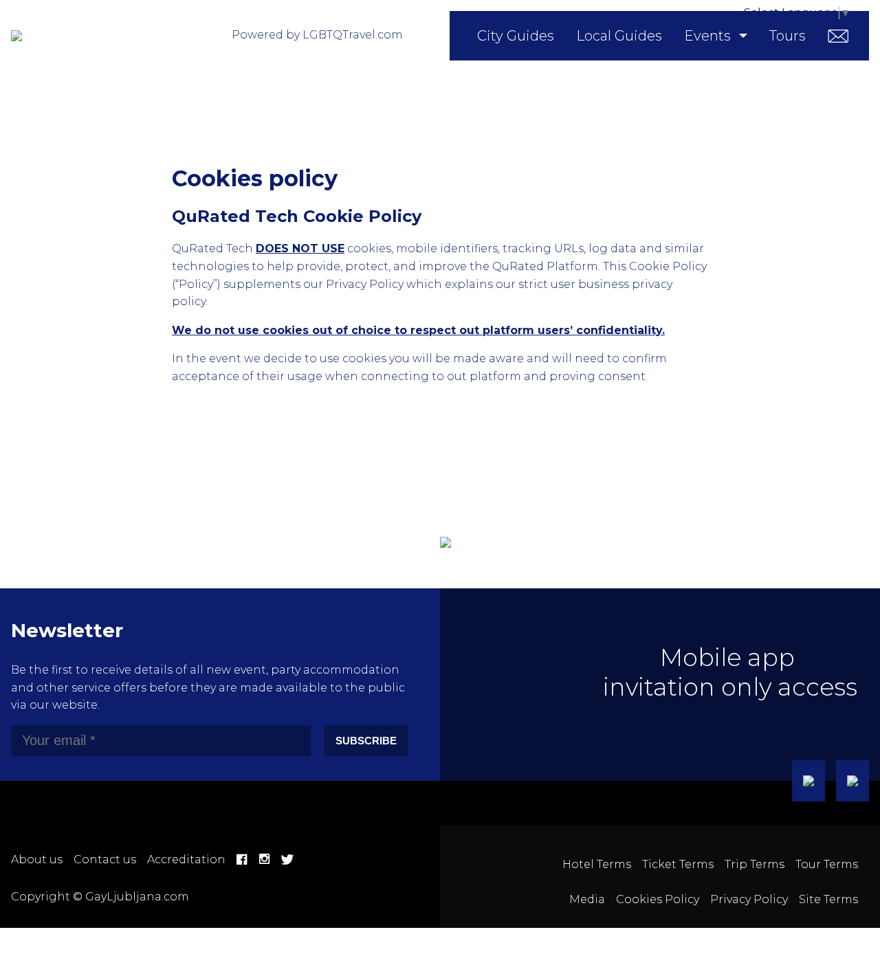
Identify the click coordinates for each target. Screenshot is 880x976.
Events (707, 35)
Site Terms (828, 899)
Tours (787, 35)
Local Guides (619, 35)
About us (37, 859)
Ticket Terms (678, 864)
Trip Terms (754, 864)
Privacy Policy (749, 899)
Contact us (105, 859)
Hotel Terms (596, 864)
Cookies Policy (657, 899)
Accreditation (186, 859)
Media (587, 899)
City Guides (515, 35)
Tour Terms (826, 864)
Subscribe (366, 740)
